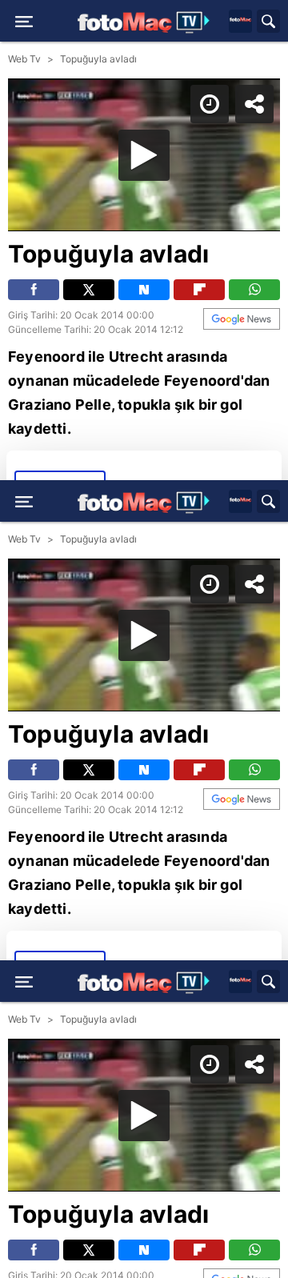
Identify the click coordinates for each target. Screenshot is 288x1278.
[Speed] (217, 25)
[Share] (262, 25)
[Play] (144, 639)
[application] (144, 639)
